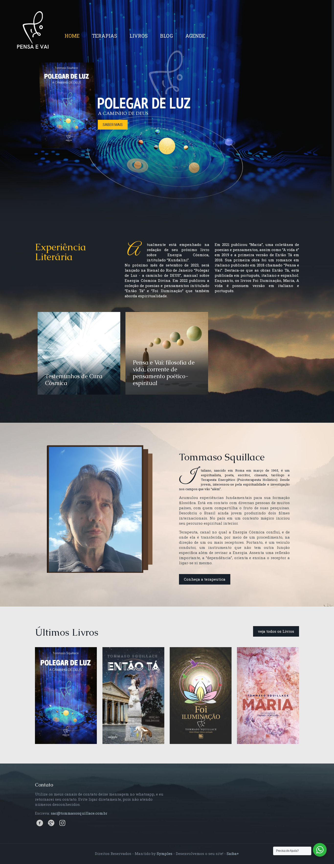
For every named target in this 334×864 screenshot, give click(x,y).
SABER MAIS (113, 125)
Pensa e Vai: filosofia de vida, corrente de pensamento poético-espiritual (164, 373)
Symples (164, 853)
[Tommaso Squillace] (32, 37)
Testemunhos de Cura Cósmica (73, 379)
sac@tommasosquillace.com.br (79, 813)
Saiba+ (233, 853)
